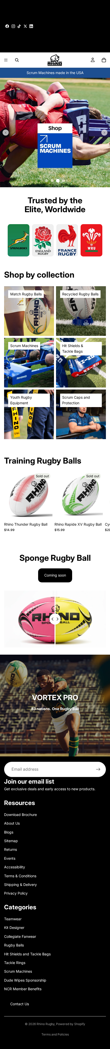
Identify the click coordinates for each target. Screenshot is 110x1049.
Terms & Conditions (20, 875)
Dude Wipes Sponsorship (25, 980)
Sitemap (11, 841)
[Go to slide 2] (52, 180)
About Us (12, 823)
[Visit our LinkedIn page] (31, 26)
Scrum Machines (18, 971)
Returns (10, 849)
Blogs (8, 832)
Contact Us (19, 1003)
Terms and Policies (55, 1034)
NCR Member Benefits (22, 989)
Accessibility (14, 867)
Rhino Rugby (45, 1024)
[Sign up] (98, 769)
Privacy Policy (16, 893)
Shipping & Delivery (20, 884)
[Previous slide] (6, 133)
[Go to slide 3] (57, 180)
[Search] (17, 60)
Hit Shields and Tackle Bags (27, 954)
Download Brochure (20, 814)
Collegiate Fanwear (20, 936)
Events (9, 858)
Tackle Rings (14, 962)
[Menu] (6, 60)
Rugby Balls (14, 945)
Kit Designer (14, 927)
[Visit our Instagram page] (13, 26)
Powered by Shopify (70, 1024)
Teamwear (12, 919)
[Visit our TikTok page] (19, 26)
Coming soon (55, 575)
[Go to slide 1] (46, 180)
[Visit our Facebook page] (7, 26)
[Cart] (103, 60)
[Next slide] (104, 133)
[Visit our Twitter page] (25, 26)
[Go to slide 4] (63, 180)
